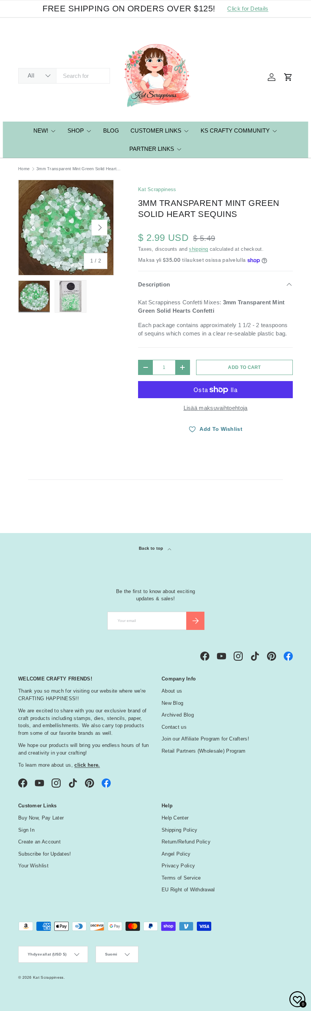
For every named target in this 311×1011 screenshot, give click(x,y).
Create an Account (39, 842)
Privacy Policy (178, 866)
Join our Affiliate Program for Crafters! (205, 739)
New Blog (172, 703)
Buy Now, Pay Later (41, 818)
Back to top (152, 548)
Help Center (175, 818)
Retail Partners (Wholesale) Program (204, 751)
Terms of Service (181, 878)
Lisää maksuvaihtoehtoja (216, 408)
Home (24, 169)
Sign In (26, 830)
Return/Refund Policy (186, 842)
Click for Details (247, 8)
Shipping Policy (180, 830)
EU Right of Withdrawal (188, 889)
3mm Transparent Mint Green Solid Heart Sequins (79, 169)
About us (172, 691)
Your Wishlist (33, 866)
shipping (198, 249)
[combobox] (64, 75)
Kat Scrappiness (157, 189)
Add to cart (244, 367)
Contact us (174, 727)
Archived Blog (178, 715)
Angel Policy (176, 854)
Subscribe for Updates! (44, 854)
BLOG (111, 130)
